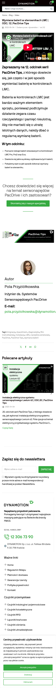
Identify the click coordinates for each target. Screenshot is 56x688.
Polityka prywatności (18, 585)
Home (4, 15)
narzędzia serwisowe (40, 335)
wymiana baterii (31, 338)
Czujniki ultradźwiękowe (19, 630)
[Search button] (51, 8)
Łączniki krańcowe (17, 620)
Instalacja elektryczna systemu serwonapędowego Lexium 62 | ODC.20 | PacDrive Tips (27, 400)
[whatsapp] (34, 347)
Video (17, 15)
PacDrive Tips (17, 338)
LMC (28, 335)
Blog (11, 15)
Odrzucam (28, 682)
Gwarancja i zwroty (17, 580)
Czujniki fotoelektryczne (19, 610)
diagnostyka (34, 332)
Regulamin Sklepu (16, 570)
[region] (28, 661)
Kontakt (11, 590)
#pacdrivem (21, 332)
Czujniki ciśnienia (16, 625)
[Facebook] (25, 347)
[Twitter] (21, 347)
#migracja (10, 332)
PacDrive (6, 338)
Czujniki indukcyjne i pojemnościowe (26, 605)
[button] (4, 393)
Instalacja (20, 335)
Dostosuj (28, 675)
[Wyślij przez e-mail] (30, 347)
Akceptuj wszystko (28, 668)
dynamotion (33, 27)
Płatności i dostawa (17, 575)
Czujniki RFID (14, 615)
